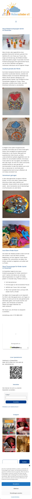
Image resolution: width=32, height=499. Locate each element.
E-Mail (7, 394)
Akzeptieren (16, 484)
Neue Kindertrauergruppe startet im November (13, 29)
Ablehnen (16, 488)
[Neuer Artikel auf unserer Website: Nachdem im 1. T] (23, 426)
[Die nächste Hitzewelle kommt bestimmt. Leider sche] (23, 443)
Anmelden (16, 402)
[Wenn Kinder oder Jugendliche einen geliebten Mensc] (9, 426)
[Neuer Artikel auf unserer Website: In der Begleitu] (9, 443)
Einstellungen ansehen (16, 493)
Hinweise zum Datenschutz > (10, 407)
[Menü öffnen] (16, 22)
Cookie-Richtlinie (15, 497)
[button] (29, 465)
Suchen (24, 462)
